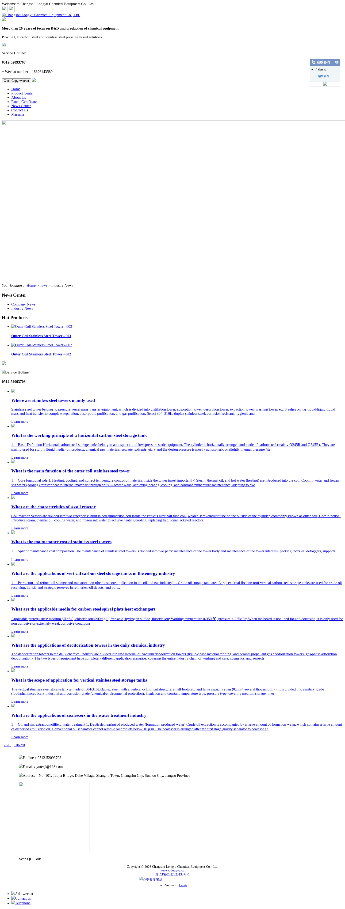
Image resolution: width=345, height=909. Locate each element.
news (43, 285)
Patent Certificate (24, 102)
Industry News (22, 308)
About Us (18, 97)
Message (17, 114)
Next (21, 745)
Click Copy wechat (16, 81)
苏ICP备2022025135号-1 (172, 874)
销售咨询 (323, 76)
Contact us (23, 898)
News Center (21, 106)
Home (15, 89)
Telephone (23, 903)
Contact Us (19, 110)
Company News (23, 304)
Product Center (22, 93)
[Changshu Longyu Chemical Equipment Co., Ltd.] (41, 15)
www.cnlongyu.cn (172, 870)
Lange (183, 885)
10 (16, 745)
